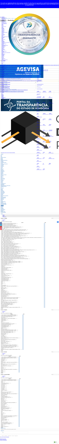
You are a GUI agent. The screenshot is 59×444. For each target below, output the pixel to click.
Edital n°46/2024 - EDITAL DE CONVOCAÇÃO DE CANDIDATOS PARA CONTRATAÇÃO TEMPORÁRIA (16, 75)
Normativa (2, 190)
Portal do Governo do (8, 62)
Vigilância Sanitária (3, 212)
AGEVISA (3, 311)
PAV (37, 81)
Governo (4, 64)
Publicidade (2, 199)
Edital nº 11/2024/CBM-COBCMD (5, 82)
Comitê (2, 163)
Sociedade (2, 208)
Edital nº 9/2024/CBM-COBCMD (5, 86)
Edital (21, 74)
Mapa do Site (56, 91)
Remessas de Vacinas (3, 203)
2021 (1, 155)
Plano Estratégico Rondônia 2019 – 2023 (43, 69)
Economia (2, 175)
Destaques (20, 74)
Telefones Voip (9, 435)
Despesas (2, 172)
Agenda (38, 72)
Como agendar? (40, 74)
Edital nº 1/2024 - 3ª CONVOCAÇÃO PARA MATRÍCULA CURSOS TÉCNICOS (12, 91)
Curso (1, 168)
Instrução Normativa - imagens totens (5, 185)
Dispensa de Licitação (3, 174)
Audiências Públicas (3, 157)
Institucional (2, 184)
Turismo (2, 210)
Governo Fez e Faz (3, 183)
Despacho (2, 171)
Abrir (44, 223)
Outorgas (2, 194)
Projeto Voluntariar (3, 197)
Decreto (2, 169)
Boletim (2, 159)
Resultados (23, 74)
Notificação (2, 193)
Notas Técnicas (3, 192)
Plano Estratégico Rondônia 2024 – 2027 (43, 70)
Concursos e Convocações (12, 74)
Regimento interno (3, 201)
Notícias (38, 76)
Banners (2, 158)
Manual (2, 189)
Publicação (2, 198)
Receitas (2, 200)
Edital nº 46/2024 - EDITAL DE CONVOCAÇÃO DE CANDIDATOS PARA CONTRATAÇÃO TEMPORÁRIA (16, 69)
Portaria (2, 196)
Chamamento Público (8, 74)
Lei (1, 187)
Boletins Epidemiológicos (4, 160)
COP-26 (2, 166)
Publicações (38, 75)
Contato (13, 435)
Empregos (38, 77)
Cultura (2, 167)
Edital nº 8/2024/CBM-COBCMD (5, 88)
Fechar (2, 308)
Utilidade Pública (3, 211)
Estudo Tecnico (3, 178)
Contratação (2, 164)
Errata (1, 177)
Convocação (18, 74)
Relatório (2, 202)
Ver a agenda (40, 73)
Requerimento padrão (3, 204)
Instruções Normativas (4, 186)
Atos (1, 156)
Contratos (16, 74)
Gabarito (2, 181)
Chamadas (5, 74)
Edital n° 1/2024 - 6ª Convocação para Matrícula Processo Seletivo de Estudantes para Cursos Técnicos (15, 71)
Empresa (3, 215)
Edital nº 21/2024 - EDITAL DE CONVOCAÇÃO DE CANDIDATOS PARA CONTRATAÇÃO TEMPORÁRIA (16, 73)
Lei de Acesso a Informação (40, 84)
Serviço (2, 207)
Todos (3, 220)
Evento (2, 179)
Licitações (2, 188)
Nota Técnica (2, 191)
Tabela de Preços (3, 209)
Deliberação (2, 170)
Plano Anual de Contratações (4, 195)
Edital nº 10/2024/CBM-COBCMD (5, 84)
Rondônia (2, 206)
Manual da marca (39, 71)
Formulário (2, 180)
